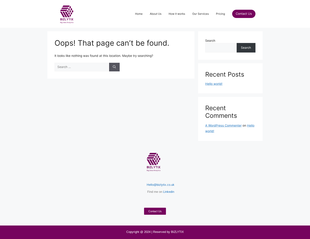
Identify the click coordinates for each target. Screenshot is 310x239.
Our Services (200, 13)
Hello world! (213, 84)
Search (210, 40)
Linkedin (168, 192)
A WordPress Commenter (223, 125)
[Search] (114, 67)
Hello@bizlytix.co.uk (160, 184)
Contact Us (244, 13)
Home (139, 13)
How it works (177, 13)
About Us (155, 13)
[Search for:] (82, 67)
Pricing (220, 13)
